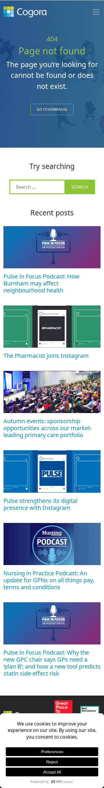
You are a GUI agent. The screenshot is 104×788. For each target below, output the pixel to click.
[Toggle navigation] (96, 12)
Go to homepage (52, 109)
